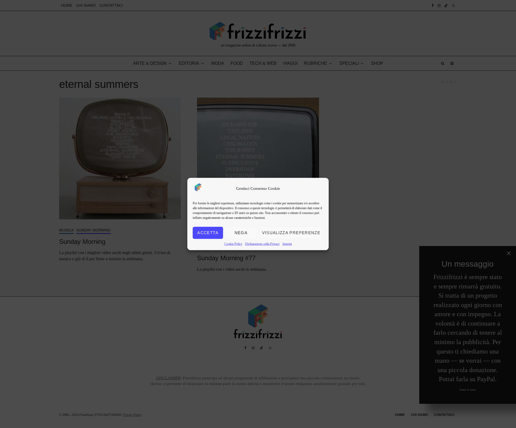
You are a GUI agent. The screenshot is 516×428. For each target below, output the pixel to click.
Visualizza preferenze (291, 232)
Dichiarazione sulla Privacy (262, 243)
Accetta (207, 232)
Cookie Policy (233, 243)
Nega (241, 232)
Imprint (287, 243)
